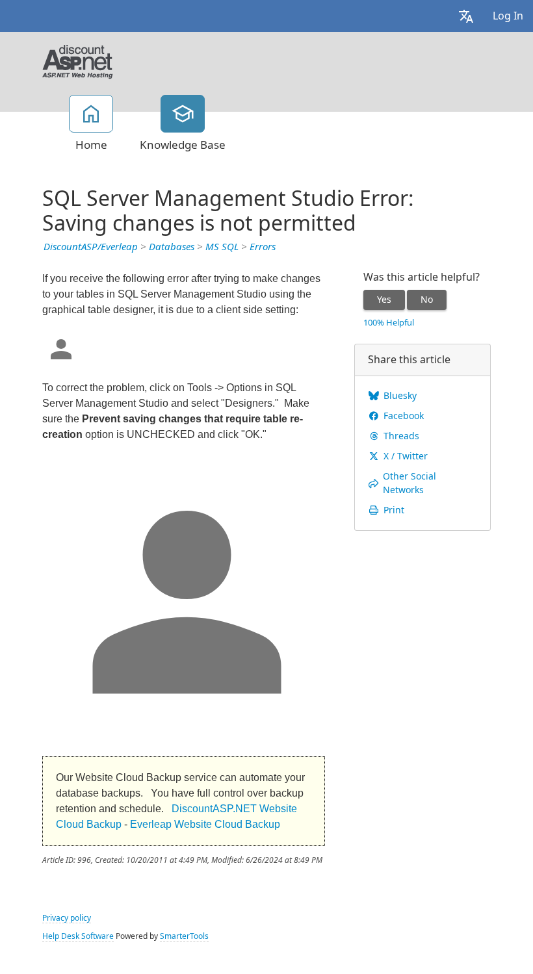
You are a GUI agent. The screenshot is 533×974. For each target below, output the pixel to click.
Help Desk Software (78, 936)
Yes (384, 299)
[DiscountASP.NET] (77, 60)
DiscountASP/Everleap (91, 247)
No (427, 299)
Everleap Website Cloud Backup (205, 824)
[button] (466, 16)
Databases (171, 247)
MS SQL (222, 247)
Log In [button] (508, 16)
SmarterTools (184, 936)
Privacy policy (66, 918)
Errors (263, 247)
